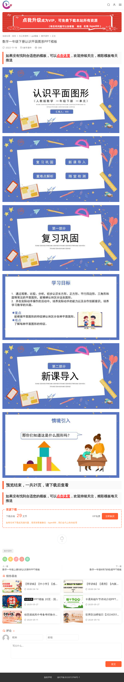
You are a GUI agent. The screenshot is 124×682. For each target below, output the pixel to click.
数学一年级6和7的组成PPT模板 (106, 569)
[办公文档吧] (7, 5)
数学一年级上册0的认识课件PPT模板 (21, 569)
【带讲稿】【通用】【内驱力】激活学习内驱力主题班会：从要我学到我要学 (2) (100, 583)
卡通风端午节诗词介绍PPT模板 (102, 599)
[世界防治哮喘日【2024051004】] (73, 616)
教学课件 (27, 47)
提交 (113, 664)
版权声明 (48, 677)
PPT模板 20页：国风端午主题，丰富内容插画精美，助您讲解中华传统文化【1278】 (41, 599)
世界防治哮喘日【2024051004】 (102, 614)
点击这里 (63, 56)
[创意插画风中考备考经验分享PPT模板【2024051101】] (12, 616)
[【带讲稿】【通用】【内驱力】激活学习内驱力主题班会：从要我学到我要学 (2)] (73, 586)
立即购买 (109, 516)
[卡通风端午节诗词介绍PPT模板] (73, 601)
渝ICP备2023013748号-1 (68, 677)
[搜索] (108, 4)
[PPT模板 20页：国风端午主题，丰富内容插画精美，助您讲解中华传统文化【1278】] (12, 601)
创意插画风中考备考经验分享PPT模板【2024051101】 (41, 614)
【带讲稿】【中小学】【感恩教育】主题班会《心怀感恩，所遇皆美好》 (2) (41, 583)
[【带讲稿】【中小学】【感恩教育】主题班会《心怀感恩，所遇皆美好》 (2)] (12, 586)
